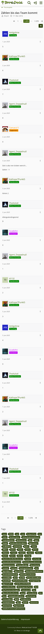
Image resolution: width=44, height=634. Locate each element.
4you (18, 603)
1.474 (26, 21)
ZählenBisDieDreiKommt (34, 571)
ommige (28, 556)
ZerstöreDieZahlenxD (10, 575)
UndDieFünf (7, 547)
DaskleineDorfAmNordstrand (12, 559)
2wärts (12, 556)
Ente (4, 596)
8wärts (26, 547)
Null (36, 587)
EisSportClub (31, 534)
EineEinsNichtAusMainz (18, 543)
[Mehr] (40, 42)
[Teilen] (41, 26)
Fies (34, 590)
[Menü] (41, 3)
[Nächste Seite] (42, 21)
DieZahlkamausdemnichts (32, 562)
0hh (40, 593)
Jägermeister (33, 543)
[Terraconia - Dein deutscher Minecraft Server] (12, 2)
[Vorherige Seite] (14, 21)
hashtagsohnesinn (26, 568)
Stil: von (22, 631)
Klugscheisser (18, 606)
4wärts (20, 556)
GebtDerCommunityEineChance (13, 609)
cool (17, 534)
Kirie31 (25, 603)
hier (39, 534)
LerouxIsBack (7, 599)
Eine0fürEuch (25, 599)
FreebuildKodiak (22, 565)
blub (30, 540)
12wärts (22, 553)
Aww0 (23, 593)
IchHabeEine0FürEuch (16, 596)
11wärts (14, 553)
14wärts (39, 553)
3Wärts (5, 550)
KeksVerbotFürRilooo (20, 581)
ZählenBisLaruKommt (27, 575)
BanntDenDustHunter (10, 593)
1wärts (34, 547)
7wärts (20, 550)
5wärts (27, 550)
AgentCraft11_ (7, 584)
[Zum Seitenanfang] (40, 631)
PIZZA (11, 534)
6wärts (12, 550)
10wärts (5, 553)
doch (15, 578)
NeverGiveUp (35, 565)
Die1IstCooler (31, 596)
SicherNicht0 (32, 593)
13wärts (30, 553)
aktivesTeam (7, 606)
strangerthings (35, 581)
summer (5, 568)
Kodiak (5, 543)
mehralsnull (26, 590)
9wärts (35, 550)
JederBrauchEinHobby (22, 584)
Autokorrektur (14, 537)
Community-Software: (22, 627)
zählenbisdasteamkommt (30, 537)
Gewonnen (34, 603)
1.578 (36, 21)
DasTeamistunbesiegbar (11, 590)
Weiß (16, 599)
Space (36, 540)
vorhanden (36, 559)
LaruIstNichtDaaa (9, 587)
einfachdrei (17, 547)
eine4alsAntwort (8, 603)
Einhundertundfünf (33, 578)
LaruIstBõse (7, 578)
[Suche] (29, 3)
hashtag (14, 568)
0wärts (5, 556)
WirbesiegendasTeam (25, 587)
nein (22, 534)
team (4, 534)
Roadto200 (6, 581)
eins (36, 568)
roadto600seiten (8, 540)
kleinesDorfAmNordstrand (11, 562)
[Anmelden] (35, 3)
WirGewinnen (21, 540)
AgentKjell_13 (7, 571)
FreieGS (27, 559)
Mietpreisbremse (8, 565)
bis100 (22, 578)
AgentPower (19, 571)
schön (5, 537)
